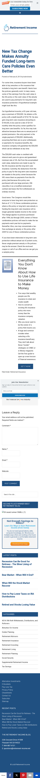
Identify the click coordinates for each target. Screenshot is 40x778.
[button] (20, 382)
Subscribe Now (20, 395)
